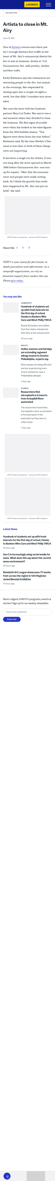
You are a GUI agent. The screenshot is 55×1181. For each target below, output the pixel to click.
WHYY (11, 5)
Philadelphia (11, 13)
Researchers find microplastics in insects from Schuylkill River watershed (34, 397)
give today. (17, 280)
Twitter (23, 247)
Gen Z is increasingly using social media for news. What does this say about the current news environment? (27, 558)
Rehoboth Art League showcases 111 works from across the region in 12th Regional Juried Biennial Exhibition (27, 575)
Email (29, 247)
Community (26, 303)
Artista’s (16, 47)
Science (25, 388)
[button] (7, 1176)
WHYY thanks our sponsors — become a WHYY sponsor (27, 237)
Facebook (17, 247)
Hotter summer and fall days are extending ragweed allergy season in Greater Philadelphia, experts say (36, 354)
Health (24, 345)
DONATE (33, 4)
